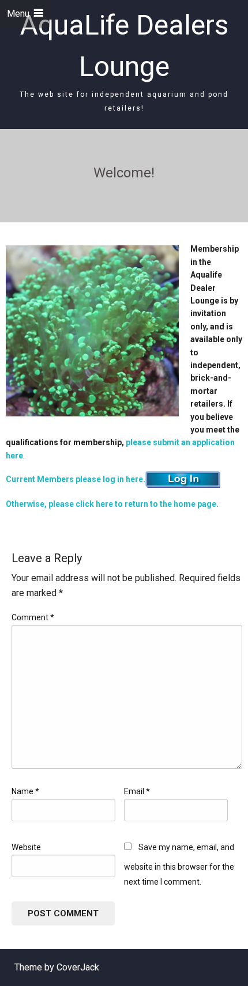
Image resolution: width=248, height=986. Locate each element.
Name (25, 791)
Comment (33, 617)
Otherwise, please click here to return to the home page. (112, 504)
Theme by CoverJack (56, 967)
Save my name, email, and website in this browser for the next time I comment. (179, 864)
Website (26, 847)
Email (137, 791)
